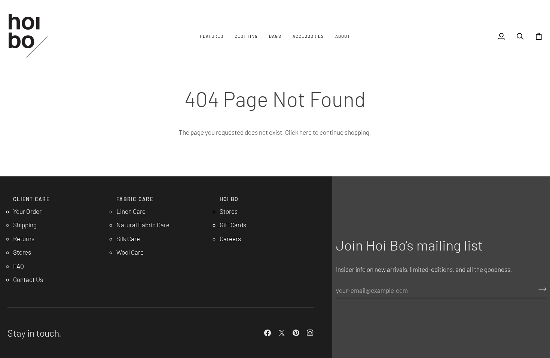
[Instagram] (310, 333)
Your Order (27, 211)
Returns (23, 238)
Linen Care (131, 211)
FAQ (18, 266)
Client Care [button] (31, 199)
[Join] (540, 289)
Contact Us (28, 279)
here (305, 132)
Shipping (25, 224)
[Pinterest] (296, 333)
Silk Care (128, 238)
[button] (211, 36)
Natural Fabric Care (142, 224)
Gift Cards (233, 224)
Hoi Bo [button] (229, 199)
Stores (22, 252)
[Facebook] (267, 333)
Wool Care (130, 252)
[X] (281, 333)
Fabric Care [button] (134, 199)
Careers (230, 238)
